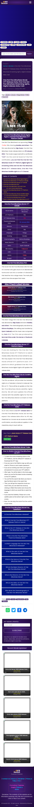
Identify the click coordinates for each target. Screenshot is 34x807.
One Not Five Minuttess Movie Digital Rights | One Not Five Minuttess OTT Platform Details (15, 180)
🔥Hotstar (3, 47)
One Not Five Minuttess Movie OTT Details (15, 182)
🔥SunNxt (16, 42)
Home (5, 66)
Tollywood (5, 97)
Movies (11, 66)
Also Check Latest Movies (15, 188)
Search (29, 54)
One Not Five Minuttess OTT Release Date (17, 195)
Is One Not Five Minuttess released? (17, 514)
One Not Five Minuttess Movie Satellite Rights (16, 194)
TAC (19, 781)
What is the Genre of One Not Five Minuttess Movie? (17, 560)
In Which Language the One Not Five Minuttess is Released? (17, 545)
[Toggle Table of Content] (29, 176)
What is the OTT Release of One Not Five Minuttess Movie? (17, 529)
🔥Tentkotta (4, 42)
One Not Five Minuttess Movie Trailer (16, 197)
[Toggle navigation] (30, 2)
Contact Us (6, 779)
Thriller (27, 95)
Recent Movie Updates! (17, 648)
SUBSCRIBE (17, 630)
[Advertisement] (17, 23)
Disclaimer (21, 779)
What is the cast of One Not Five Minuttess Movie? (17, 552)
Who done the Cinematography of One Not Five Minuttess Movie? (17, 592)
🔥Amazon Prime (21, 44)
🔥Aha (29, 44)
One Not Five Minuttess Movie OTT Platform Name (16, 191)
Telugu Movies (20, 95)
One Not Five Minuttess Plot (11, 184)
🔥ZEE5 (10, 42)
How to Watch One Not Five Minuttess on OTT (16, 199)
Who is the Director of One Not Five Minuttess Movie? (17, 576)
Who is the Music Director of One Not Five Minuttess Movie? (17, 568)
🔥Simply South (5, 44)
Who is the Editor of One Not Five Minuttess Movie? (17, 584)
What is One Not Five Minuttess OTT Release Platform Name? (17, 521)
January (13, 95)
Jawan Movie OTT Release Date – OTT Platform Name (17, 436)
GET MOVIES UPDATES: (11, 621)
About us (14, 779)
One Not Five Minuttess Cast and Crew (15, 186)
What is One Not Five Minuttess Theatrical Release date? (17, 537)
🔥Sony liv (23, 42)
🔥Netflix (13, 44)
